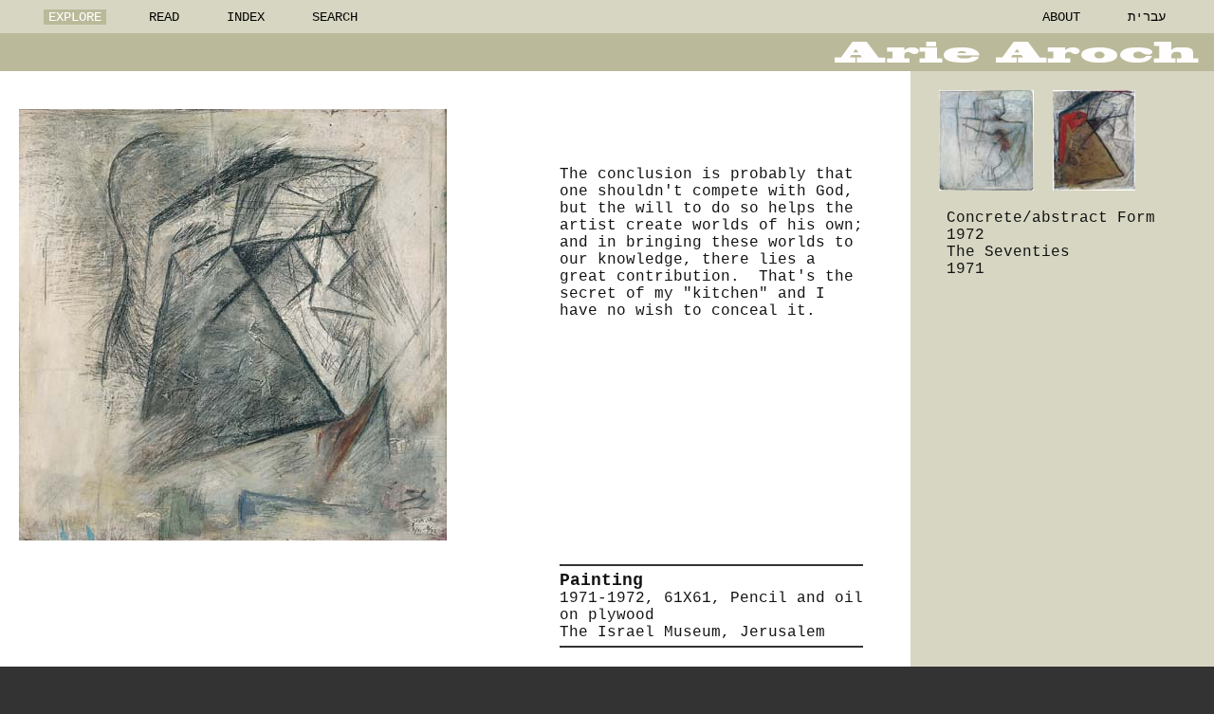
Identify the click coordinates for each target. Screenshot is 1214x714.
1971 (965, 269)
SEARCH (335, 17)
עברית (1147, 17)
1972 (965, 235)
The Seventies (1008, 252)
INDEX (246, 17)
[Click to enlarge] (233, 324)
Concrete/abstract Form (1051, 218)
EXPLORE (74, 17)
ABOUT (1061, 17)
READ (164, 17)
